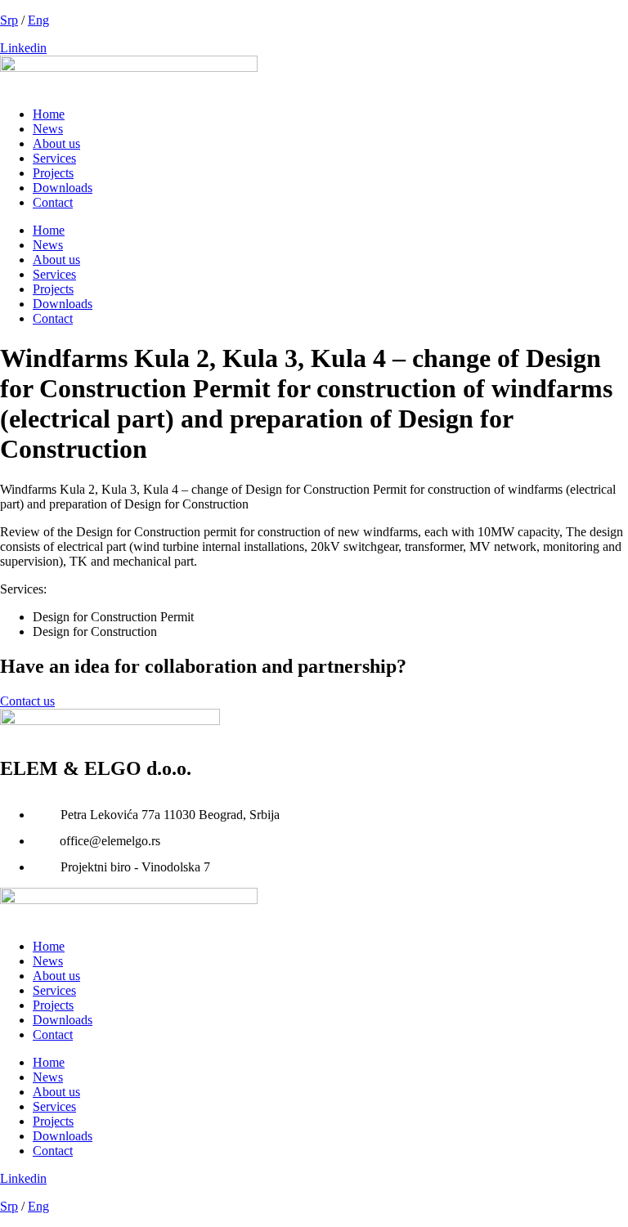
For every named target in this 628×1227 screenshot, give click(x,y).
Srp (9, 20)
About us (56, 143)
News (48, 129)
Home (49, 114)
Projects (53, 173)
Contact (53, 202)
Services (54, 158)
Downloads (62, 188)
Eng (38, 20)
